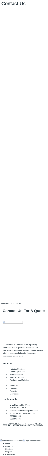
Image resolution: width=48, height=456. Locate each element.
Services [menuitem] (9, 449)
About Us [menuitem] (9, 446)
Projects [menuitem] (8, 452)
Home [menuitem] (7, 443)
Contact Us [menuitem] (10, 454)
